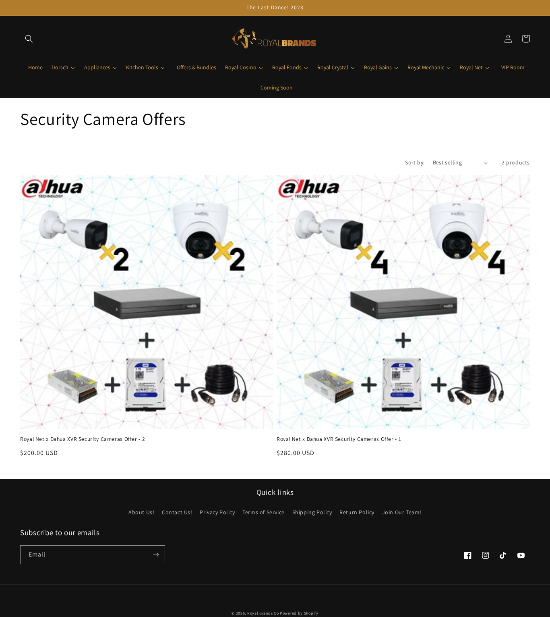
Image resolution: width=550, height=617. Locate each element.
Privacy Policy (217, 512)
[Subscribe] (156, 554)
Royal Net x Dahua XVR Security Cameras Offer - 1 (339, 439)
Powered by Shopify (299, 613)
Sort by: (414, 162)
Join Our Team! (402, 512)
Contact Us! (177, 512)
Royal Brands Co (263, 613)
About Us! (141, 512)
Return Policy (356, 512)
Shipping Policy (312, 512)
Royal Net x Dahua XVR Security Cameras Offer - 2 (82, 439)
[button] (29, 39)
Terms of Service (263, 512)
